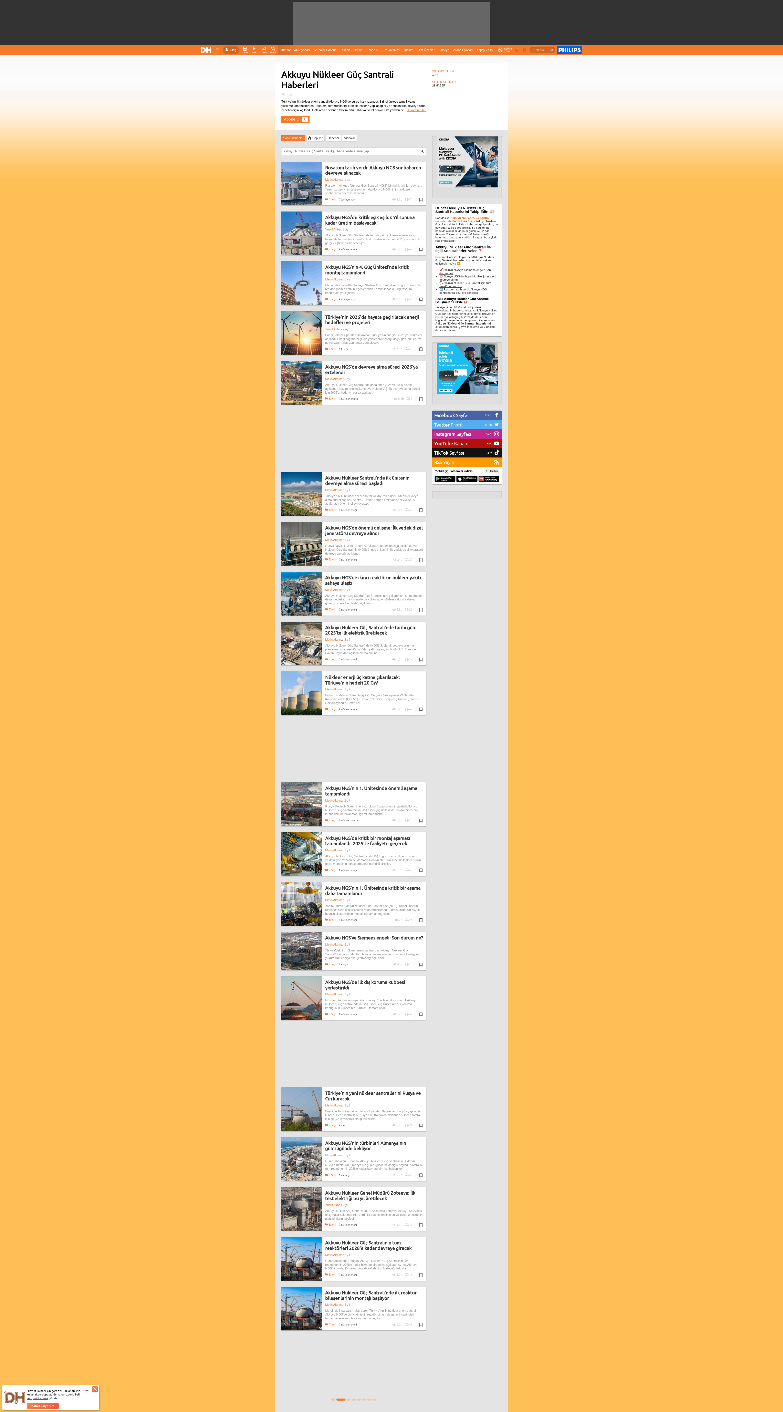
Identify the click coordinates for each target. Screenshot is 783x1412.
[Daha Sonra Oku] (419, 199)
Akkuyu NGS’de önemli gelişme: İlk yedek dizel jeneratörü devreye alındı (374, 530)
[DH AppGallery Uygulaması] (488, 479)
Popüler (317, 138)
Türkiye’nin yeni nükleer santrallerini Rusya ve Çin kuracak (373, 1095)
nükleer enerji (348, 249)
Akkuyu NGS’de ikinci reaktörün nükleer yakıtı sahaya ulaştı (373, 580)
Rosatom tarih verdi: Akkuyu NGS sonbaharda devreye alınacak (373, 170)
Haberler (333, 138)
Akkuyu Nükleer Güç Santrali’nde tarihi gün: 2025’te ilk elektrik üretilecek (370, 630)
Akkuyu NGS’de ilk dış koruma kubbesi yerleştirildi (365, 984)
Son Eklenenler (293, 138)
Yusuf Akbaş (333, 229)
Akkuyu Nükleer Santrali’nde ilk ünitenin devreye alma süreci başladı (367, 480)
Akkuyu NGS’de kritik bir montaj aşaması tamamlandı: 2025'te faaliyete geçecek (367, 840)
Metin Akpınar (334, 179)
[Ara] (552, 50)
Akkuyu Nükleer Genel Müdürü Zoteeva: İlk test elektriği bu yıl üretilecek (370, 1195)
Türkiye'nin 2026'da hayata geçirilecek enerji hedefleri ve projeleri (372, 319)
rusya (343, 964)
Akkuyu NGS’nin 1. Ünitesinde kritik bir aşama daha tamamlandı (373, 890)
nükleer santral (348, 398)
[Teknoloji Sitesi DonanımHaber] (206, 50)
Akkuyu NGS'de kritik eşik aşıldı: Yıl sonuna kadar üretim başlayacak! (370, 220)
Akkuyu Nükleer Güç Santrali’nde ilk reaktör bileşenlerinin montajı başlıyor (371, 1295)
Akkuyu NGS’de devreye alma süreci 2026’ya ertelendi (371, 369)
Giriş (233, 50)
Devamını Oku (416, 110)
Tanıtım (494, 471)
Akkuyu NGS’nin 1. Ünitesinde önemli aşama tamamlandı (371, 790)
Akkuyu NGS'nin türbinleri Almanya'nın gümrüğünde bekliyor (365, 1145)
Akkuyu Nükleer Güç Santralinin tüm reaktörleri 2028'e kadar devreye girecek (368, 1245)
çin (342, 1125)
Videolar (349, 138)
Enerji (332, 199)
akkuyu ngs (347, 199)
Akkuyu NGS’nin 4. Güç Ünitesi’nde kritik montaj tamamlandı (367, 269)
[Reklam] (569, 50)
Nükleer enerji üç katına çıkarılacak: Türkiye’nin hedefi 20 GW (362, 679)
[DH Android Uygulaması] (445, 479)
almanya (345, 1175)
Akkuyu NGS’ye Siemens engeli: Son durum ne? (374, 937)
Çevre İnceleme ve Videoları (477, 326)
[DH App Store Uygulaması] (467, 479)
